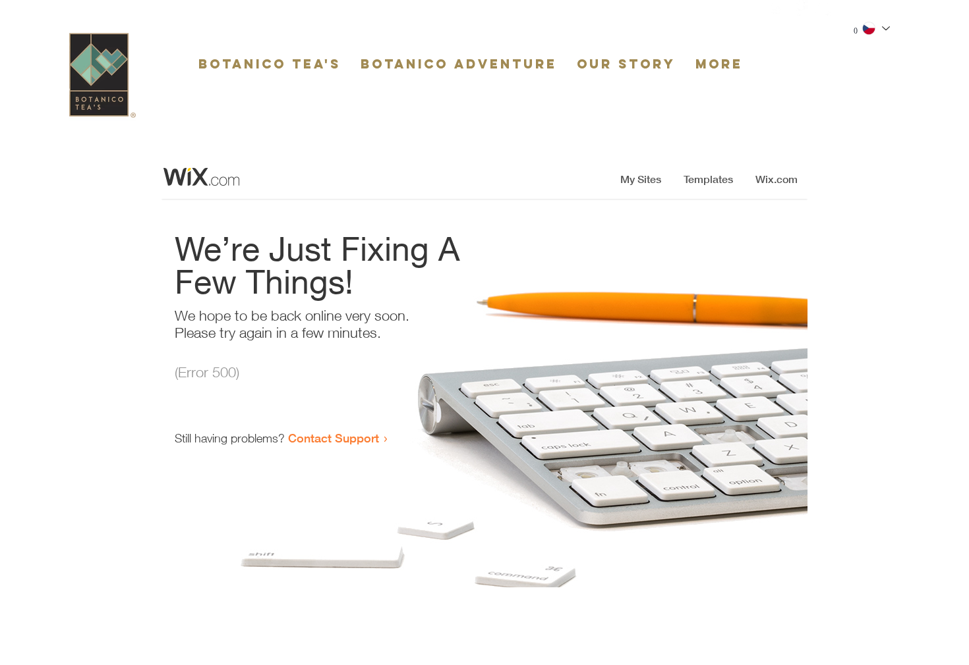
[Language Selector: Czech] (875, 28)
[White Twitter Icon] (823, 8)
